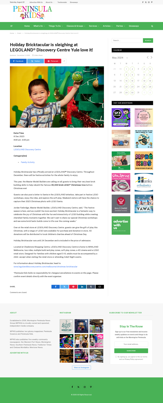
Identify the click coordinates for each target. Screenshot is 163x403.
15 (126, 81)
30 (132, 93)
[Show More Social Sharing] (64, 61)
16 (132, 81)
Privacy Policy (130, 359)
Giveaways (74, 2)
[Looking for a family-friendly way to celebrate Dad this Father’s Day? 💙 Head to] (66, 326)
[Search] (152, 26)
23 (132, 87)
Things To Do (55, 26)
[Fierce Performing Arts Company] (144, 117)
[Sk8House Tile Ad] (121, 117)
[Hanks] (144, 182)
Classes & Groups (75, 26)
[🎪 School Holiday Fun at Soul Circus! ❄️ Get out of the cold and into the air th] (81, 356)
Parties (119, 26)
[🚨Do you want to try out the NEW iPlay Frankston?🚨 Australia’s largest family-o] (66, 341)
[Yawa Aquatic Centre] (144, 204)
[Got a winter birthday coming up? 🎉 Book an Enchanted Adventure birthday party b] (81, 341)
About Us (49, 2)
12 (150, 75)
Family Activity (28, 162)
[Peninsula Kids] (32, 13)
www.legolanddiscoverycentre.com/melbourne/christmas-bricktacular (45, 266)
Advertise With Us (36, 2)
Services (93, 26)
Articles (106, 26)
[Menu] (12, 26)
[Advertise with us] (121, 225)
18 (144, 81)
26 (150, 87)
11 (144, 75)
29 (126, 93)
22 (126, 87)
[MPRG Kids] (144, 160)
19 (150, 81)
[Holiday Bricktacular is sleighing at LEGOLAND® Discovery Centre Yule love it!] (57, 97)
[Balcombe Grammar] (121, 204)
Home (27, 26)
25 (144, 87)
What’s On (38, 26)
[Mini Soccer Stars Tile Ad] (144, 139)
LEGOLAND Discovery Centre (27, 149)
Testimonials (62, 2)
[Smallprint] (121, 182)
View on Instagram (81, 367)
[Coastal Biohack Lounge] (121, 139)
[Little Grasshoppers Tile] (121, 160)
